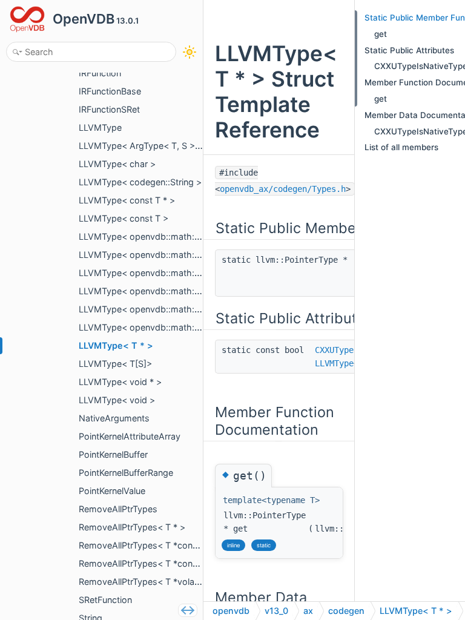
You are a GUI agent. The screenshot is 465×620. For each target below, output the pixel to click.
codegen (346, 610)
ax (308, 610)
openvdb (231, 610)
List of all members (401, 147)
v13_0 (276, 610)
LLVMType (334, 363)
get (380, 34)
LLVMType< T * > (416, 610)
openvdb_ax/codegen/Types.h (283, 189)
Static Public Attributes (409, 50)
